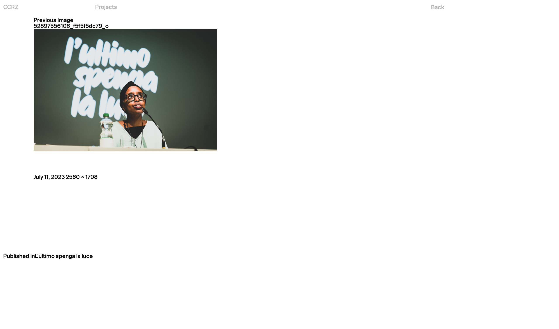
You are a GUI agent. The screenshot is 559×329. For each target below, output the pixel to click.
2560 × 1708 (82, 176)
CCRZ (11, 6)
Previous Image (53, 20)
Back (437, 7)
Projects (106, 6)
